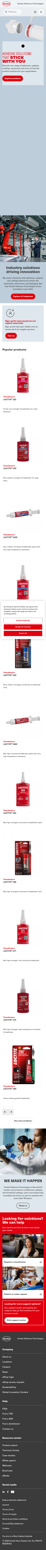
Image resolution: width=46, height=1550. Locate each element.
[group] (23, 115)
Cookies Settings (23, 620)
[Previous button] (5, 1112)
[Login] (35, 12)
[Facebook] (8, 1492)
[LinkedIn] (3, 1492)
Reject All (23, 633)
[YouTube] (12, 1492)
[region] (23, 620)
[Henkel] (6, 1338)
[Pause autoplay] (23, 46)
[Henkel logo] (6, 3)
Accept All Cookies (23, 627)
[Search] (6, 12)
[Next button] (11, 1112)
